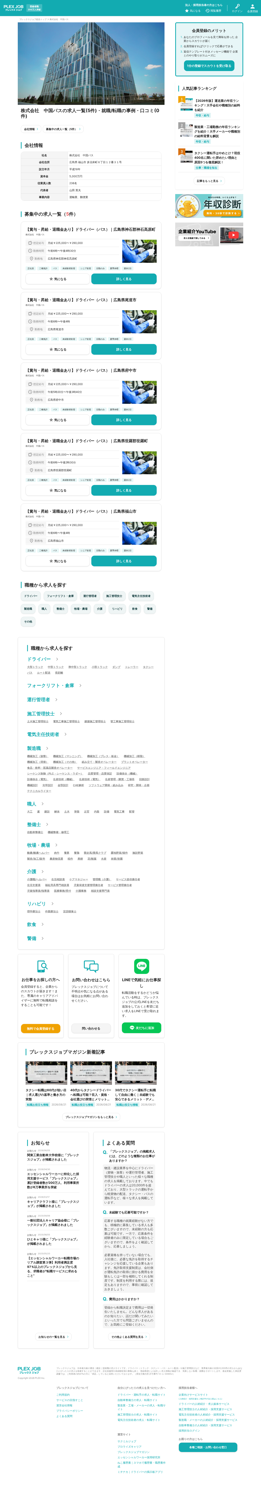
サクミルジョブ (127, 1441)
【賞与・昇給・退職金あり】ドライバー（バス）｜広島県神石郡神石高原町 (91, 229)
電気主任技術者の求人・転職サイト (139, 1419)
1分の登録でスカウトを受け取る (209, 66)
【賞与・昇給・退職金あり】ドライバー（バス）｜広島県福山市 (81, 511)
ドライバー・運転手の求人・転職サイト (142, 1394)
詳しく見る (124, 279)
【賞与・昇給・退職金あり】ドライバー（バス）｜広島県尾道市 (81, 300)
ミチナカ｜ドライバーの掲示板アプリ (140, 1471)
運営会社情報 (64, 1405)
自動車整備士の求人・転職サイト (138, 1400)
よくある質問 (64, 1416)
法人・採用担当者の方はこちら (204, 4)
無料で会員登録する (40, 1028)
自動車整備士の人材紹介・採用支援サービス (205, 1425)
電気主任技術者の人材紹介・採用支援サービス (207, 1414)
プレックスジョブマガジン (134, 1452)
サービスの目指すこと (69, 1400)
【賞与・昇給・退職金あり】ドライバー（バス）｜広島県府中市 (81, 370)
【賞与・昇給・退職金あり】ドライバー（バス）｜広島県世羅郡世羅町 (87, 441)
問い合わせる (91, 1028)
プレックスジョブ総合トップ (33, 19)
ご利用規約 (63, 1394)
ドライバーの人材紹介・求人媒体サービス (204, 1403)
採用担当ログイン (189, 1430)
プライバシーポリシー (69, 1410)
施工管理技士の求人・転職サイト (138, 1414)
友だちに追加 (145, 1028)
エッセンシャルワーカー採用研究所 (139, 1457)
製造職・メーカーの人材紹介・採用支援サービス (208, 1419)
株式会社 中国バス (35, 234)
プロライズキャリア (130, 1446)
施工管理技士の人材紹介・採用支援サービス (205, 1409)
